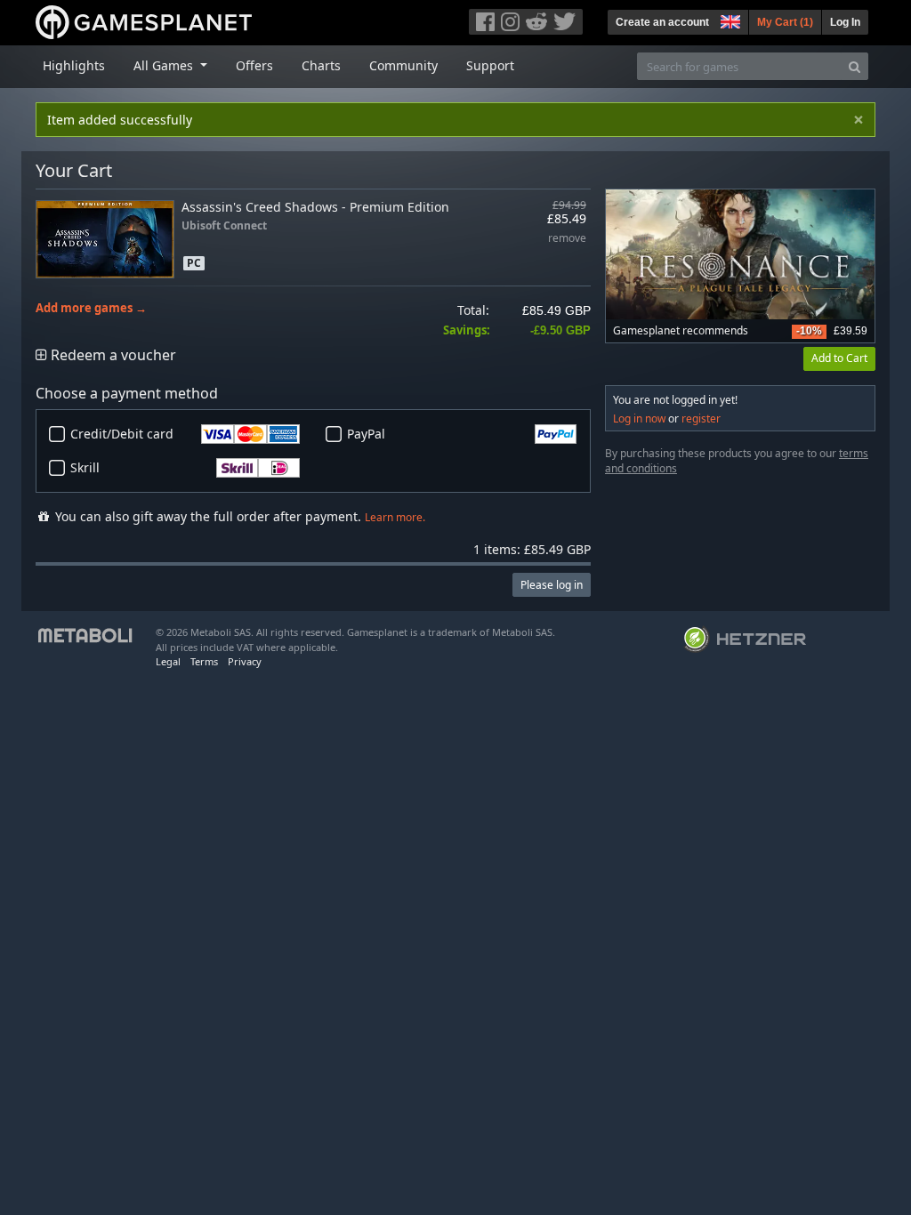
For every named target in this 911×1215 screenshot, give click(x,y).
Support (490, 65)
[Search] (854, 66)
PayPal (366, 433)
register (701, 418)
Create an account (662, 22)
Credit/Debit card (121, 433)
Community (403, 65)
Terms (204, 661)
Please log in (551, 584)
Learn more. (395, 517)
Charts (321, 65)
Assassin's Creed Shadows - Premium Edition (315, 206)
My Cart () (785, 22)
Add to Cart (839, 358)
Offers (254, 65)
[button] (728, 19)
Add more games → (91, 308)
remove (567, 239)
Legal (168, 661)
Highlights (74, 65)
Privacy (245, 661)
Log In (845, 22)
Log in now (639, 418)
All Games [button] (165, 65)
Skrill (85, 467)
